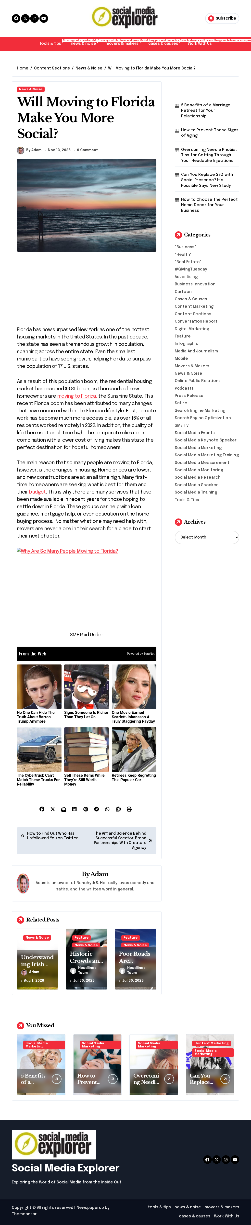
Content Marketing (194, 306)
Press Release (189, 396)
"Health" (183, 255)
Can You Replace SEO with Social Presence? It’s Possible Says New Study (207, 180)
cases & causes (165, 42)
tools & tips (52, 42)
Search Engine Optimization (203, 418)
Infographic (186, 344)
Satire (181, 403)
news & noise (86, 42)
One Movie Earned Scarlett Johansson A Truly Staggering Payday (133, 717)
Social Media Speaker (196, 485)
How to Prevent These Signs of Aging (209, 133)
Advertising (186, 277)
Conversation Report (196, 321)
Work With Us (200, 44)
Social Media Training (196, 492)
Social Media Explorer (66, 1169)
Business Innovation (195, 284)
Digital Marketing (192, 329)
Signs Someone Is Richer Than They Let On (86, 714)
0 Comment (87, 150)
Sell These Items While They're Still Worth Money (84, 780)
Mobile (181, 359)
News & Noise (30, 89)
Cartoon (183, 292)
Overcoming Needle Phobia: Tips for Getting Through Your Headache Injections (209, 155)
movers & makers (124, 42)
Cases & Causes (191, 299)
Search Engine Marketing (200, 411)
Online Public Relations (198, 381)
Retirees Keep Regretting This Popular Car (134, 777)
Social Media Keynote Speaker (206, 440)
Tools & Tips (187, 500)
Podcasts (184, 388)
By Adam (33, 150)
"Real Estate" (188, 262)
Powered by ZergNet (140, 653)
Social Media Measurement (202, 463)
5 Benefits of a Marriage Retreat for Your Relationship (206, 110)
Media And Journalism (196, 351)
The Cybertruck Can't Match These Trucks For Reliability (38, 780)
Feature (81, 937)
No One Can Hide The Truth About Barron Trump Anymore (36, 717)
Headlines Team (87, 970)
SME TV (182, 426)
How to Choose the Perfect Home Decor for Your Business (209, 205)
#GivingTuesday (191, 269)
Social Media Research (198, 477)
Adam (99, 874)
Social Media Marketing (198, 448)
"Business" (185, 247)
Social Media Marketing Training (207, 455)
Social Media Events (195, 433)
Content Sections (193, 314)
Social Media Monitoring (199, 470)
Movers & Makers (192, 366)
